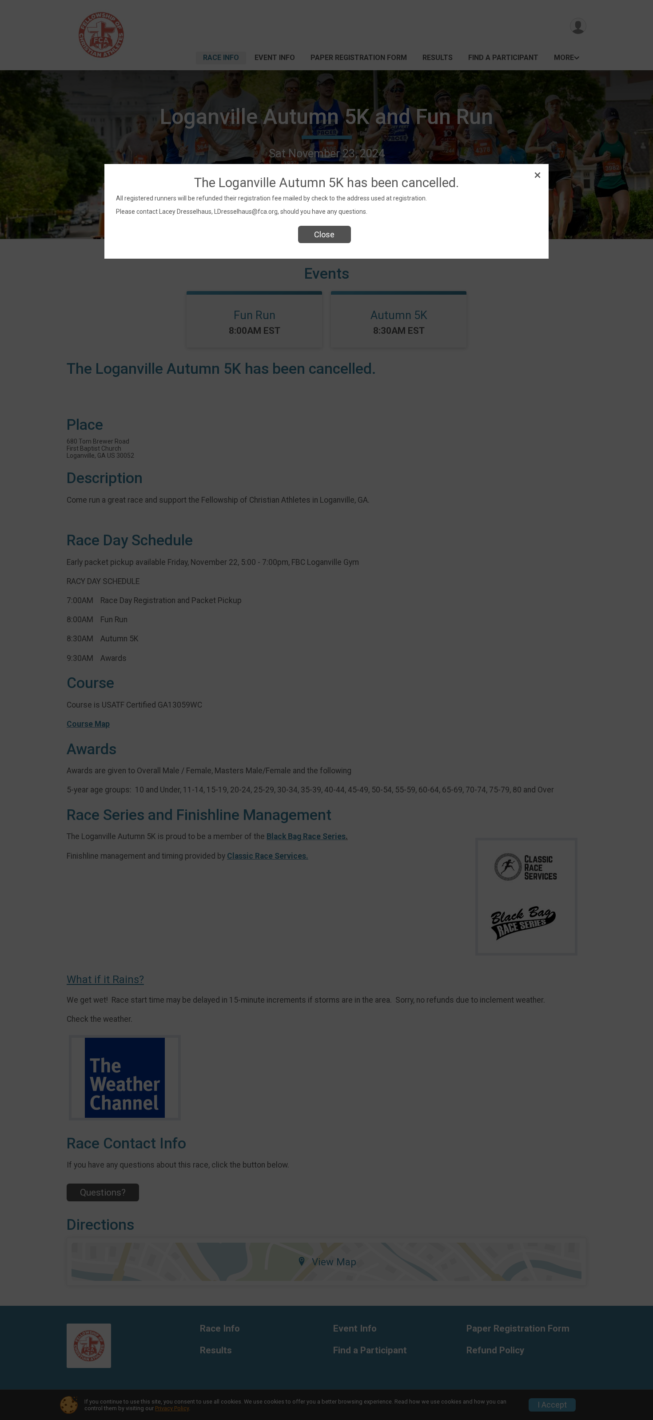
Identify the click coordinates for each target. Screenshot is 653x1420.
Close (324, 234)
